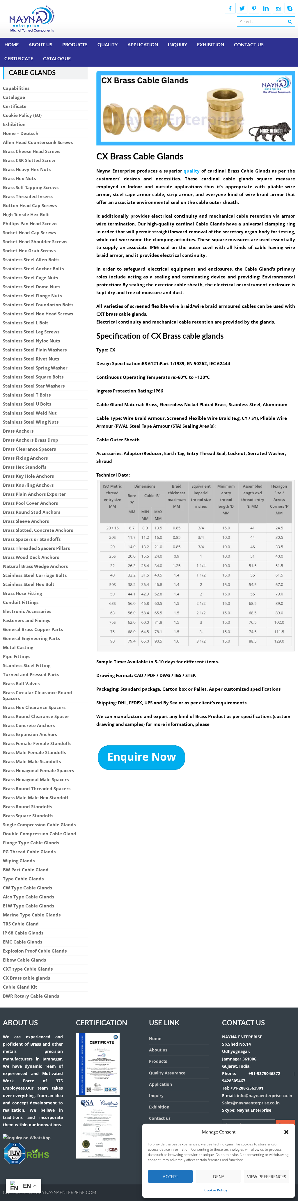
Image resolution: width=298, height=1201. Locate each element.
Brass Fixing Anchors (25, 458)
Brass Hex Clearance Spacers (34, 707)
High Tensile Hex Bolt (26, 214)
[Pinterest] (254, 8)
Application (142, 44)
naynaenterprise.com (70, 1193)
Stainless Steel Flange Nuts (32, 296)
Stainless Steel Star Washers (34, 386)
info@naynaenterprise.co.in (264, 1095)
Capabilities (16, 88)
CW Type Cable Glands (27, 888)
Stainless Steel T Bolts (27, 395)
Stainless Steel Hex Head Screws (38, 314)
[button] (286, 1132)
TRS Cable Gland (21, 924)
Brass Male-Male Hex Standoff (35, 797)
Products (75, 44)
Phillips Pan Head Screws (30, 223)
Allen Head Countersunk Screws (38, 142)
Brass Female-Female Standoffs (37, 743)
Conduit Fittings (20, 602)
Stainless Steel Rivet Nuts (31, 359)
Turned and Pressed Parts (31, 674)
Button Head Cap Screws (30, 205)
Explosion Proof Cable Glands (35, 951)
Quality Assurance (167, 1073)
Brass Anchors (18, 431)
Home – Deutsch (20, 133)
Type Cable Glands (23, 879)
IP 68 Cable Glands (23, 933)
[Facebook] (230, 8)
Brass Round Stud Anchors (31, 512)
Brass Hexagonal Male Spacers (36, 779)
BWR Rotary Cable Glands (31, 996)
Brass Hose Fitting (22, 593)
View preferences (266, 1176)
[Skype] (290, 8)
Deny (218, 1176)
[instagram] (278, 8)
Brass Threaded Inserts (28, 196)
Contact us (249, 44)
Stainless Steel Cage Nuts (30, 277)
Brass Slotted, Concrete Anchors (38, 530)
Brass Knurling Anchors (28, 485)
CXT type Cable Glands (28, 969)
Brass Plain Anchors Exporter (34, 494)
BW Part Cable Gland (26, 870)
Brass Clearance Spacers (29, 449)
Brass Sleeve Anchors (26, 521)
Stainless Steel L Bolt (25, 323)
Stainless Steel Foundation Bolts (38, 305)
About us (40, 44)
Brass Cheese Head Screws (31, 151)
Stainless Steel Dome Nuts (31, 286)
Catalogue (57, 58)
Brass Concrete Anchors (29, 725)
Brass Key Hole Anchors (28, 476)
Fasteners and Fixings (26, 620)
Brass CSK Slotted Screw (29, 160)
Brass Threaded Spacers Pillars (36, 548)
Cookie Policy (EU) (22, 115)
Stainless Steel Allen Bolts (31, 259)
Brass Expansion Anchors (30, 734)
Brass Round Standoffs (27, 806)
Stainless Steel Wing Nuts (30, 422)
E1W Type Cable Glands (28, 906)
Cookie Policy (215, 1190)
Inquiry (177, 44)
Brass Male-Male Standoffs (32, 761)
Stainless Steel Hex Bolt (28, 584)
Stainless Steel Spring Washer (35, 368)
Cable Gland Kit (20, 987)
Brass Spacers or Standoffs (32, 539)
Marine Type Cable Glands (32, 915)
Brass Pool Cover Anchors (30, 503)
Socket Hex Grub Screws (29, 250)
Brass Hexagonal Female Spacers (38, 770)
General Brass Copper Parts (33, 629)
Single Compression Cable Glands (39, 824)
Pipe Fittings (16, 656)
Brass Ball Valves (21, 683)
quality (192, 171)
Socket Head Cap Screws (29, 232)
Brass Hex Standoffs (24, 467)
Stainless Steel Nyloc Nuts (31, 341)
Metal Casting (18, 647)
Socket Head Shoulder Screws (35, 241)
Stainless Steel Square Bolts (33, 377)
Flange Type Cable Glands (31, 842)
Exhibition (210, 44)
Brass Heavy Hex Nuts (27, 169)
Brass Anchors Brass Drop (30, 440)
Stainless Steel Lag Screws (31, 332)
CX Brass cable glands (26, 978)
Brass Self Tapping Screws (30, 187)
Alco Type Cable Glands (28, 897)
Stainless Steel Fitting (26, 665)
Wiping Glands (19, 861)
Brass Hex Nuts (19, 178)
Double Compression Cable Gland (39, 833)
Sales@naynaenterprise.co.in (251, 1103)
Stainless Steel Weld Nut (30, 413)
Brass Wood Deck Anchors (31, 557)
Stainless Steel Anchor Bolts (33, 268)
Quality (107, 44)
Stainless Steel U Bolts (27, 404)
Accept (170, 1176)
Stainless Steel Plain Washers (35, 350)
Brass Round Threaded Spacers (36, 788)
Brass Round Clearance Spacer (36, 716)
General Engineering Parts (31, 638)
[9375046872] (26, 1163)
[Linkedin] (266, 8)
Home (11, 44)
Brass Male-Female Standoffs (34, 752)
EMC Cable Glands (22, 942)
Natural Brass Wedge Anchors (35, 566)
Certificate (18, 58)
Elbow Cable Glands (24, 960)
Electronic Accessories (27, 611)
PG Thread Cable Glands (29, 851)
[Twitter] (242, 8)
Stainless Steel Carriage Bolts (35, 575)
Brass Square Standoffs (28, 815)
